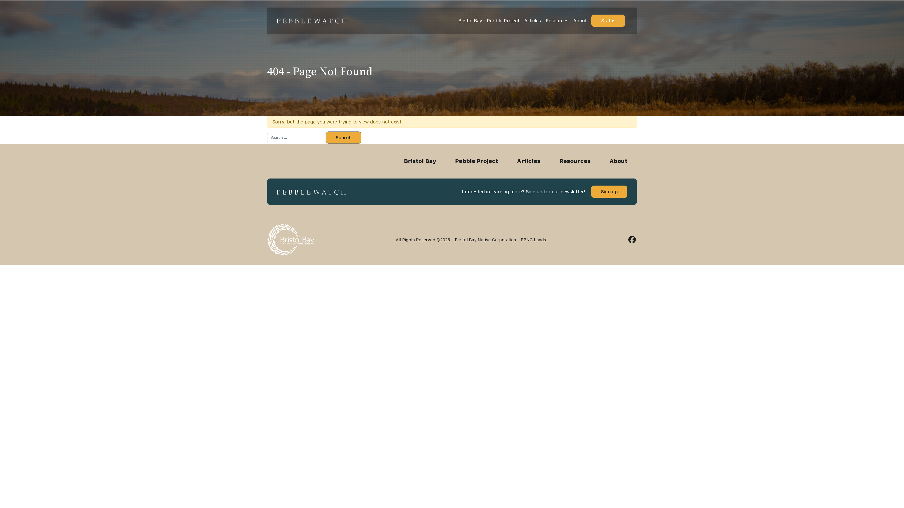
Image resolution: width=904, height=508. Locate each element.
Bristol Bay (470, 21)
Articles (532, 21)
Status (608, 21)
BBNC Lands (533, 239)
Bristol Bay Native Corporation (485, 239)
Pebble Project (503, 21)
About (580, 21)
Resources (557, 21)
